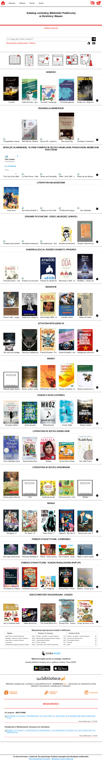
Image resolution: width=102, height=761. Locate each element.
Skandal (69, 642)
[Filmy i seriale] (58, 66)
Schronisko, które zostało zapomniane (47, 644)
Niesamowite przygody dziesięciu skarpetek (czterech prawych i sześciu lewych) (28, 644)
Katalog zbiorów (51, 28)
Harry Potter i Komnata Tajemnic (15, 640)
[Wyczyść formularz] (89, 43)
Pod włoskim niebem (73, 640)
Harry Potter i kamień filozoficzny (15, 636)
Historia (22, 3)
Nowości (12, 3)
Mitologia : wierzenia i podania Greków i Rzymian (19, 638)
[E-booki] (29, 66)
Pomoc (32, 3)
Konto (41, 3)
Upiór (68, 644)
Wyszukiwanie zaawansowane (17, 43)
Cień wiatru (9, 642)
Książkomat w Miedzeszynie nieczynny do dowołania (27, 727)
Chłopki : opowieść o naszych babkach (47, 636)
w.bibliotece (59, 684)
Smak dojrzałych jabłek (43, 640)
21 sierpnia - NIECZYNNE (15, 713)
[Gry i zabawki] (87, 66)
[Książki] (15, 66)
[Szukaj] (94, 39)
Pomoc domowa (41, 642)
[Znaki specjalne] (94, 43)
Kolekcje (32, 43)
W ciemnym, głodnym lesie (74, 638)
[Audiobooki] (44, 66)
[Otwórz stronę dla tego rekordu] (11, 89)
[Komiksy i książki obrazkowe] (72, 66)
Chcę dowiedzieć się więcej (39, 759)
